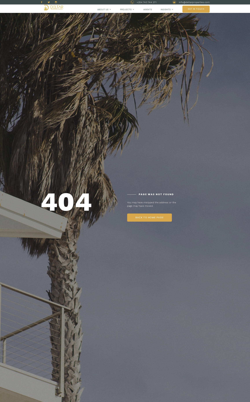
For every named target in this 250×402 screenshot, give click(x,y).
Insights (166, 9)
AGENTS (147, 9)
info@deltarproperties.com (194, 2)
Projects (126, 9)
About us (103, 9)
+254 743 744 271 (146, 2)
